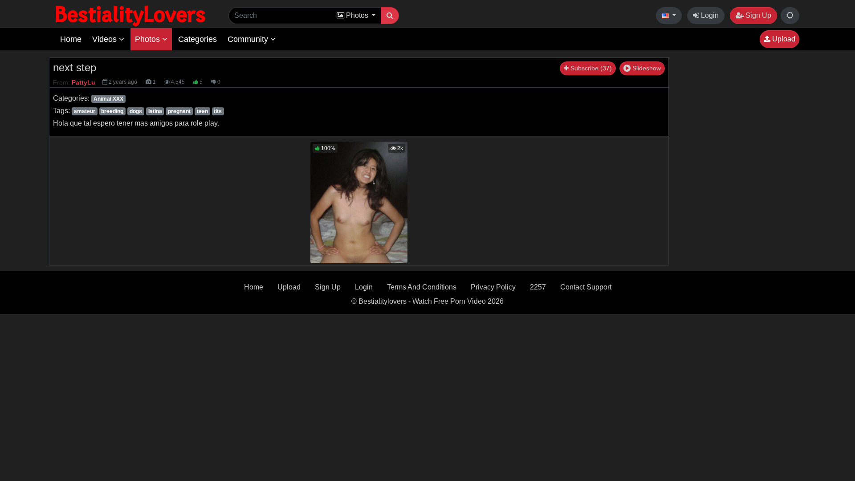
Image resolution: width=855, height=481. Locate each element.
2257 (538, 287)
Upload (782, 39)
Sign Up (757, 15)
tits (218, 111)
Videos (105, 39)
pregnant (179, 111)
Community (249, 39)
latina (155, 111)
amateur (84, 111)
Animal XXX (108, 99)
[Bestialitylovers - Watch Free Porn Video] (131, 15)
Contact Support (585, 287)
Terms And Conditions (421, 287)
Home (70, 39)
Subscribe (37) (590, 68)
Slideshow (646, 68)
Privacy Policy (493, 287)
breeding (112, 111)
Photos (148, 39)
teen (202, 111)
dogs (136, 111)
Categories (197, 39)
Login (709, 15)
